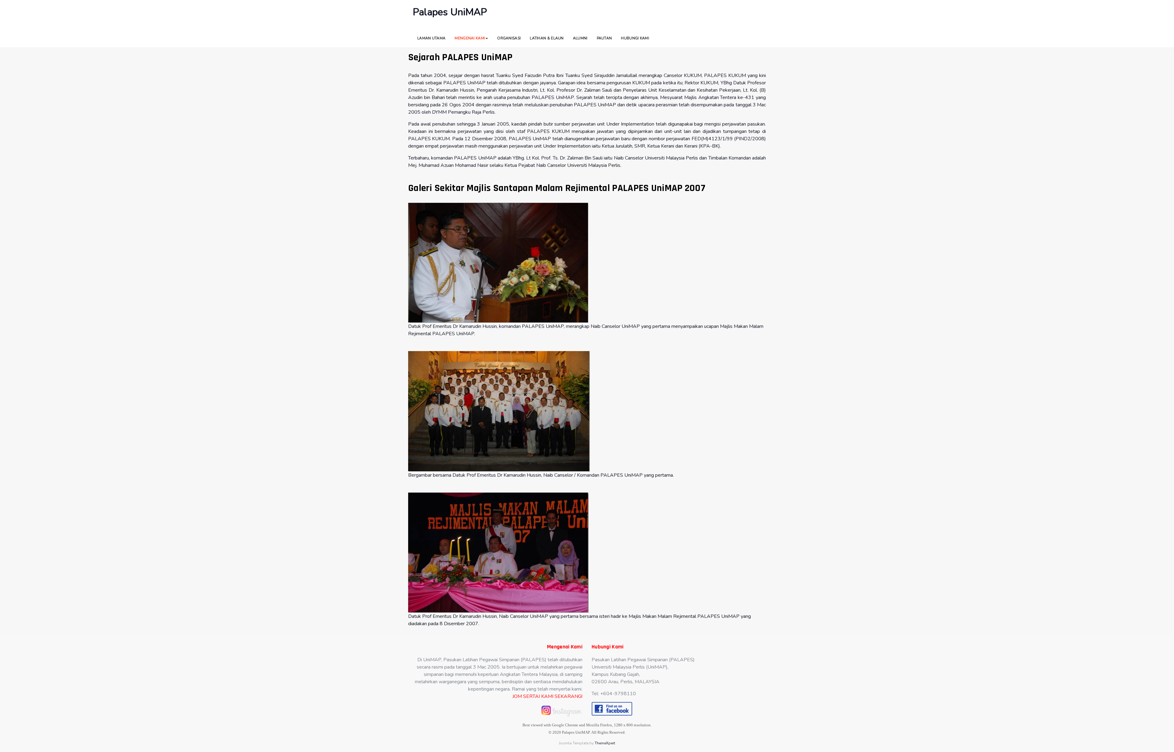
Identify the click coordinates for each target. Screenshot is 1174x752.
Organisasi (509, 38)
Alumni (580, 38)
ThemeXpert (605, 743)
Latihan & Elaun (547, 38)
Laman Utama (431, 38)
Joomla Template (574, 743)
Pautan (604, 38)
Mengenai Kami (470, 38)
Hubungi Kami (635, 38)
